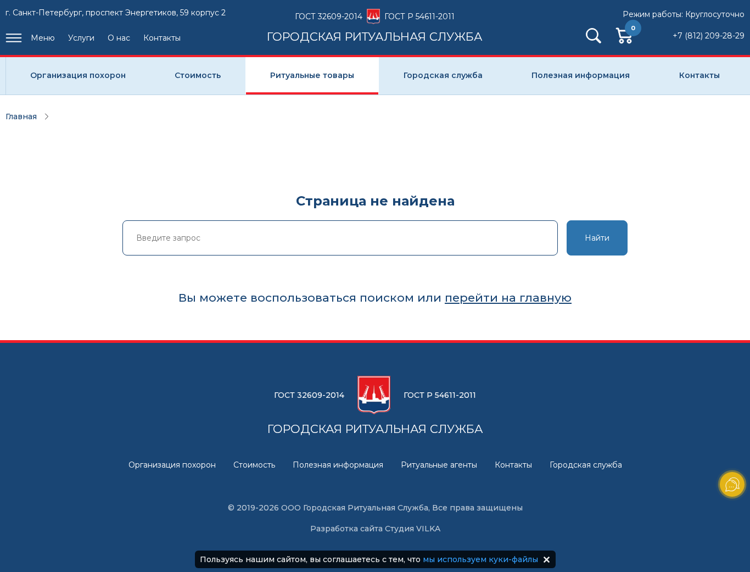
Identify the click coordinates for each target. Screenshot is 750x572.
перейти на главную (508, 297)
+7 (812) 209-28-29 (709, 36)
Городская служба (443, 75)
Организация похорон (78, 75)
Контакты (162, 38)
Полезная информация (580, 75)
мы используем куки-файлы (480, 559)
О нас (119, 38)
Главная (21, 116)
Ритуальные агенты (439, 465)
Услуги (81, 38)
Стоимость (198, 75)
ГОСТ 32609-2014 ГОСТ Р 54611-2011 (375, 27)
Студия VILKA (412, 529)
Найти (597, 238)
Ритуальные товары (312, 75)
